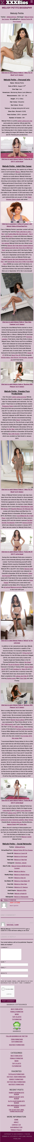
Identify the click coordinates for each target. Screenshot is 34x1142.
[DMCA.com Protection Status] (17, 1025)
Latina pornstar (21, 397)
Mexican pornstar (16, 587)
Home (16, 1119)
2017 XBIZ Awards (17, 727)
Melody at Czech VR (20, 853)
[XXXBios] (17, 2)
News (17, 1014)
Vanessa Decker (27, 523)
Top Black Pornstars (16, 1074)
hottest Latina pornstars (24, 729)
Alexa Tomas (29, 820)
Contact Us (16, 1125)
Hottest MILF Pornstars (16, 1082)
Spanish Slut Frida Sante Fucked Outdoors (20, 245)
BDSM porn (9, 236)
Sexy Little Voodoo (14, 434)
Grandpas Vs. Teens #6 (20, 669)
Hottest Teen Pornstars (16, 1077)
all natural (7, 587)
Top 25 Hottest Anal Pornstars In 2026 (16, 1110)
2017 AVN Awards (7, 724)
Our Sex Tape (10, 429)
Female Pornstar (10, 900)
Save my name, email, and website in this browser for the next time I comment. (17, 982)
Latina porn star (27, 121)
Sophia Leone (11, 678)
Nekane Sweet (11, 824)
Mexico (18, 172)
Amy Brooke (23, 357)
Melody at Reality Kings (21, 874)
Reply (31, 923)
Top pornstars (16, 1042)
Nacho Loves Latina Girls (23, 810)
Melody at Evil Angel (20, 856)
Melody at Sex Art (20, 878)
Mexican (24, 837)
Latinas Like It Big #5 (22, 676)
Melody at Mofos (19, 871)
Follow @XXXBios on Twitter (17, 1036)
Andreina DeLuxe (16, 822)
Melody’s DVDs (21, 890)
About (16, 1122)
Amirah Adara (5, 357)
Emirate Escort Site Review (16, 1097)
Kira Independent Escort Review (16, 1106)
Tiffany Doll (26, 653)
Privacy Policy (16, 1130)
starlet (29, 837)
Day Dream (27, 662)
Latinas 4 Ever (12, 813)
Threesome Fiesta (7, 406)
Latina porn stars (6, 820)
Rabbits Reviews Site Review (16, 1093)
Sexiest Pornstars (16, 1079)
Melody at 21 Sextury (21, 887)
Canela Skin (23, 824)
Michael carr (13, 925)
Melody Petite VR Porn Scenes (23, 850)
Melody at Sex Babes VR (22, 881)
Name (3, 962)
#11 (31, 669)
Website (4, 973)
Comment (5, 947)
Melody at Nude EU (21, 893)
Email (3, 967)
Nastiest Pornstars (16, 1045)
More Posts (14, 905)
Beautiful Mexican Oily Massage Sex (22, 509)
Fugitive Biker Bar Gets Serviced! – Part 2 (20, 234)
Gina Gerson (14, 357)
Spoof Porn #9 (16, 355)
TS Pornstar (16, 1019)
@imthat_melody (20, 863)
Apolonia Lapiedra (18, 820)
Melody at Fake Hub (20, 860)
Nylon (18, 420)
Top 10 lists (16, 1017)
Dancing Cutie (28, 569)
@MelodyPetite (11, 17)
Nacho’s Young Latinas (17, 720)
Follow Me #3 (7, 810)
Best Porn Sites (17, 1009)
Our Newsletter (16, 1127)
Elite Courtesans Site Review (16, 1102)
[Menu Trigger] (31, 1)
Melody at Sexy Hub (20, 884)
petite (19, 121)
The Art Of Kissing (13, 664)
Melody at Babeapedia (21, 897)
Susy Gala (23, 678)
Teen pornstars (17, 1039)
